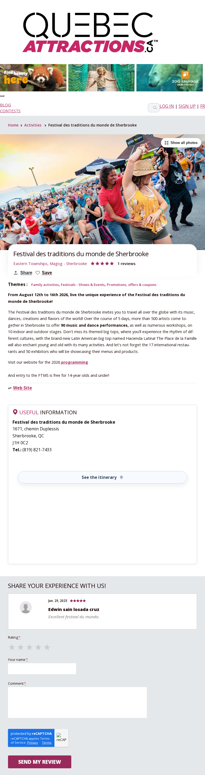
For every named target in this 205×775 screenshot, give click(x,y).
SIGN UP (187, 106)
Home (13, 125)
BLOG (5, 104)
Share (26, 272)
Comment (17, 683)
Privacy (32, 742)
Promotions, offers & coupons (131, 284)
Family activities (45, 284)
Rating (14, 637)
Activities (32, 125)
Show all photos (184, 143)
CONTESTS (10, 110)
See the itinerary (99, 477)
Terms (47, 742)
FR (202, 106)
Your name (18, 659)
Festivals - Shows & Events (83, 284)
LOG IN (167, 106)
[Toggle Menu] (2, 96)
